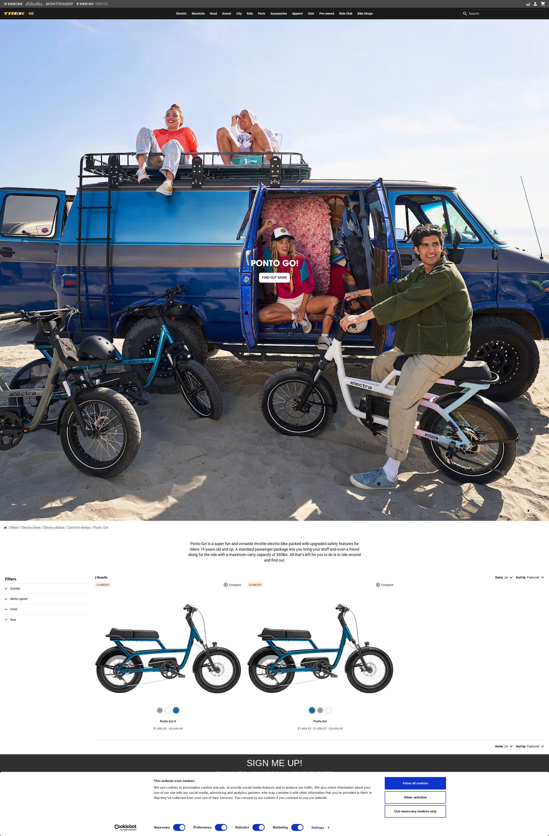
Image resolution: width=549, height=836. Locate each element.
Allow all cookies (415, 783)
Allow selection (415, 797)
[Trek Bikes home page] (13, 4)
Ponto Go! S (168, 721)
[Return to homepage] (5, 527)
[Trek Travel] (92, 4)
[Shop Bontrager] (59, 4)
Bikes (14, 528)
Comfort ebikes (78, 528)
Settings (317, 827)
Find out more (274, 278)
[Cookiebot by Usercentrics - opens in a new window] (125, 827)
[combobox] (503, 13)
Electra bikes (31, 528)
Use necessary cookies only (415, 811)
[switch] (221, 827)
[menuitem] (181, 13)
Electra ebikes (54, 528)
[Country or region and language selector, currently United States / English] (528, 4)
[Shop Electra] (34, 4)
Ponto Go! (100, 528)
